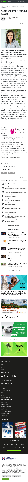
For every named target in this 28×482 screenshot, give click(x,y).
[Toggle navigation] (26, 1)
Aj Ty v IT (17, 157)
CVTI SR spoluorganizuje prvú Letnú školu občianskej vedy (12, 316)
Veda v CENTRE (4, 402)
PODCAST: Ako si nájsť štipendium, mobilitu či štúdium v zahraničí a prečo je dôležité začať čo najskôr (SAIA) (13, 292)
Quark (2, 392)
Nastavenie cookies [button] (7, 476)
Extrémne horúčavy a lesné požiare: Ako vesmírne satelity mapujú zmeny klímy (17, 242)
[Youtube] (2, 376)
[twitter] (20, 23)
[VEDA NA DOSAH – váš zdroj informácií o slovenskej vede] (5, 1)
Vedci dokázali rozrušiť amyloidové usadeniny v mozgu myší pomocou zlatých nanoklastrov (17, 234)
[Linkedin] (15, 376)
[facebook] (22, 23)
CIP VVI (2, 395)
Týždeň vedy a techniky (6, 411)
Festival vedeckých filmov (6, 406)
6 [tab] (19, 439)
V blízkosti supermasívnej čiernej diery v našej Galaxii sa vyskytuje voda (16, 249)
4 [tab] (15, 439)
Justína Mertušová (18, 266)
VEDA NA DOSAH (11, 17)
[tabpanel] (7, 430)
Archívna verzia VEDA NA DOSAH (9, 380)
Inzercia (2, 369)
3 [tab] (13, 439)
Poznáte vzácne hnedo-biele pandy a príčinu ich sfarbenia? (17, 264)
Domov (2, 6)
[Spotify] (4, 376)
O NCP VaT (3, 386)
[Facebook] (9, 376)
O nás (2, 364)
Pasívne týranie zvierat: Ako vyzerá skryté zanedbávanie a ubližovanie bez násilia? (17, 257)
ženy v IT (11, 172)
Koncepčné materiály (5, 397)
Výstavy (2, 408)
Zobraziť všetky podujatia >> (14, 225)
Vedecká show (4, 415)
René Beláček (17, 237)
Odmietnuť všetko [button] (17, 476)
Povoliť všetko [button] (5, 479)
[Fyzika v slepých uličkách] (7, 430)
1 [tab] (9, 439)
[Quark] (20, 430)
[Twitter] (7, 376)
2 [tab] (11, 439)
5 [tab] (17, 439)
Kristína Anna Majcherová (19, 260)
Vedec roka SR (4, 409)
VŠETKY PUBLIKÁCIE (14, 440)
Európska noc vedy (5, 413)
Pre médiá (3, 367)
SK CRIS (2, 393)
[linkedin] (25, 23)
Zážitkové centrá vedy (5, 390)
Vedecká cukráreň (4, 404)
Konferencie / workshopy (6, 416)
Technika (8, 6)
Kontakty (3, 366)
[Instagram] (12, 376)
